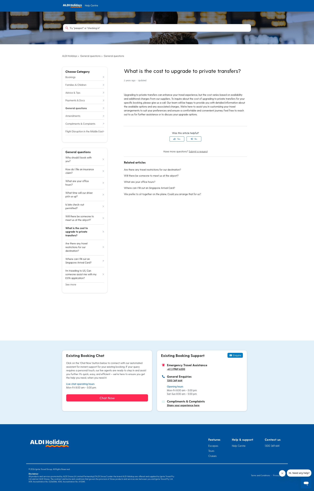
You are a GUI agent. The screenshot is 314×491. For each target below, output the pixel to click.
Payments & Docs (75, 100)
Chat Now (107, 398)
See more (70, 284)
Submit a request (198, 151)
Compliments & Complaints (80, 123)
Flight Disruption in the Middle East (84, 131)
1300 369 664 (174, 380)
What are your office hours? (139, 181)
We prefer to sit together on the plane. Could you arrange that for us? (162, 194)
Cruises (212, 455)
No (196, 139)
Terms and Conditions (260, 475)
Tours (211, 450)
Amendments (72, 115)
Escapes (213, 445)
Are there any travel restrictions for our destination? (152, 169)
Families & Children (75, 84)
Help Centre (238, 445)
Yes (178, 139)
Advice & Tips (72, 92)
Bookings (70, 77)
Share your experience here (183, 405)
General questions (90, 55)
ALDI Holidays (69, 55)
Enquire (237, 355)
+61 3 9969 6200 (176, 369)
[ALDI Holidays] (72, 6)
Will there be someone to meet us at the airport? (151, 175)
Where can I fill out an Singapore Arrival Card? (149, 187)
